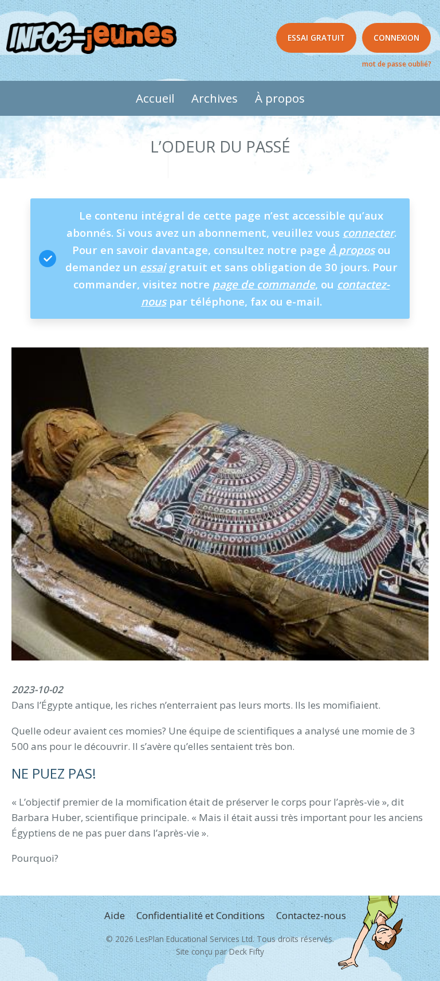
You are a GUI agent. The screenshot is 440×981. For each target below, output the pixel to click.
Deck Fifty (246, 951)
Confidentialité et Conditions (200, 915)
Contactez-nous (311, 915)
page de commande (264, 284)
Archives (214, 98)
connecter (368, 232)
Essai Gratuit (316, 37)
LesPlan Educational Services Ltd (194, 938)
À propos (280, 98)
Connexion (396, 37)
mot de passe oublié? (396, 63)
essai (153, 267)
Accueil (155, 98)
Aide (114, 915)
